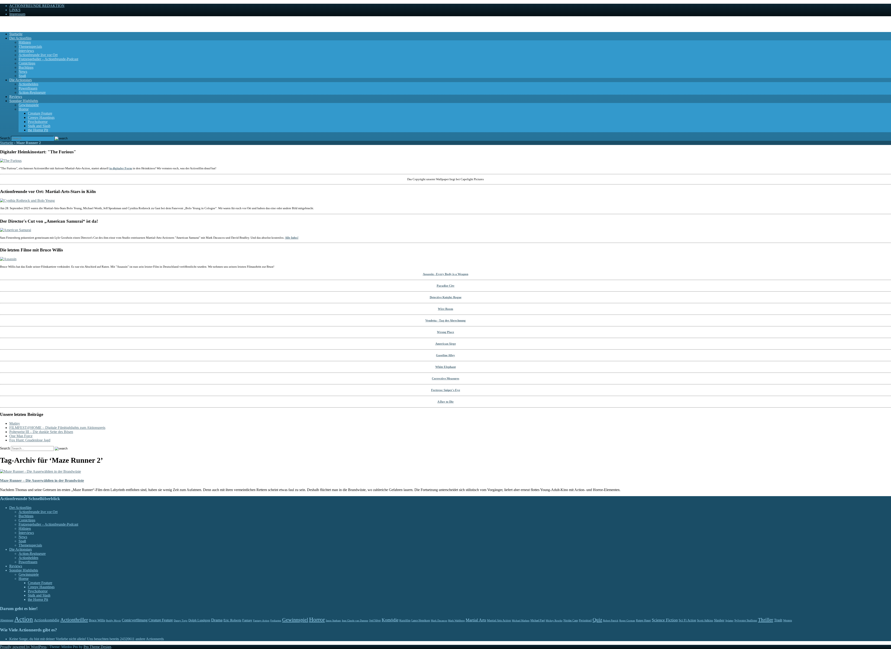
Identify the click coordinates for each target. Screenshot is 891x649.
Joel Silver (375, 620)
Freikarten (275, 620)
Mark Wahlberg (456, 620)
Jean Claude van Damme (355, 620)
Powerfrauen (28, 88)
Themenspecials (30, 46)
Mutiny (14, 423)
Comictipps (27, 63)
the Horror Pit (38, 130)
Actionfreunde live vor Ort (38, 55)
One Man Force (20, 436)
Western (787, 620)
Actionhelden (28, 84)
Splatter (729, 620)
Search (5, 138)
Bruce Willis (97, 620)
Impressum (17, 14)
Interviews (26, 51)
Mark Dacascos (439, 620)
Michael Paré (537, 620)
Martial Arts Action (499, 620)
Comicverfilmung (135, 620)
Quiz (597, 620)
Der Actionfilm (20, 38)
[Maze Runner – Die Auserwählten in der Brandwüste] (40, 471)
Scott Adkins (705, 620)
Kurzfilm (404, 620)
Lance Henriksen (420, 620)
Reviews (15, 97)
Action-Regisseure (32, 92)
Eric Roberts (232, 620)
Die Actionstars (20, 80)
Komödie (390, 619)
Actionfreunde (10, 22)
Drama (217, 620)
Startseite (16, 34)
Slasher (719, 620)
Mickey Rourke (554, 620)
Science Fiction (665, 620)
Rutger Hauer (643, 620)
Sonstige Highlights (23, 101)
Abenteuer (6, 620)
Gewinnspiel (295, 620)
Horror (24, 109)
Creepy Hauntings (41, 117)
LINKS (14, 10)
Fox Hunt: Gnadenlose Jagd (29, 440)
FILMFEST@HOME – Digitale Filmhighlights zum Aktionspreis (57, 428)
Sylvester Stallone (745, 620)
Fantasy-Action (261, 620)
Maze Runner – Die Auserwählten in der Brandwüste (42, 480)
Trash (778, 620)
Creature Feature (40, 113)
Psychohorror (38, 122)
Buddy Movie (113, 620)
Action (23, 619)
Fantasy (247, 620)
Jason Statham (333, 620)
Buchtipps (26, 67)
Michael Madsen (520, 620)
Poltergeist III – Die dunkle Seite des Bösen (41, 432)
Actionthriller (74, 620)
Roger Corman (627, 620)
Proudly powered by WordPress (23, 647)
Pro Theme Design (97, 647)
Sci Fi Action (687, 620)
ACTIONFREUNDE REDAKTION (37, 6)
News (23, 72)
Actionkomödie (46, 620)
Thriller (765, 620)
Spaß (22, 76)
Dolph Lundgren (199, 620)
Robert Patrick (610, 620)
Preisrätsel (585, 620)
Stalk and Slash (39, 126)
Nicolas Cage (570, 620)
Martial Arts (476, 620)
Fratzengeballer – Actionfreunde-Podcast (48, 59)
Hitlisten (25, 42)
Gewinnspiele (29, 105)
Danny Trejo (180, 620)
